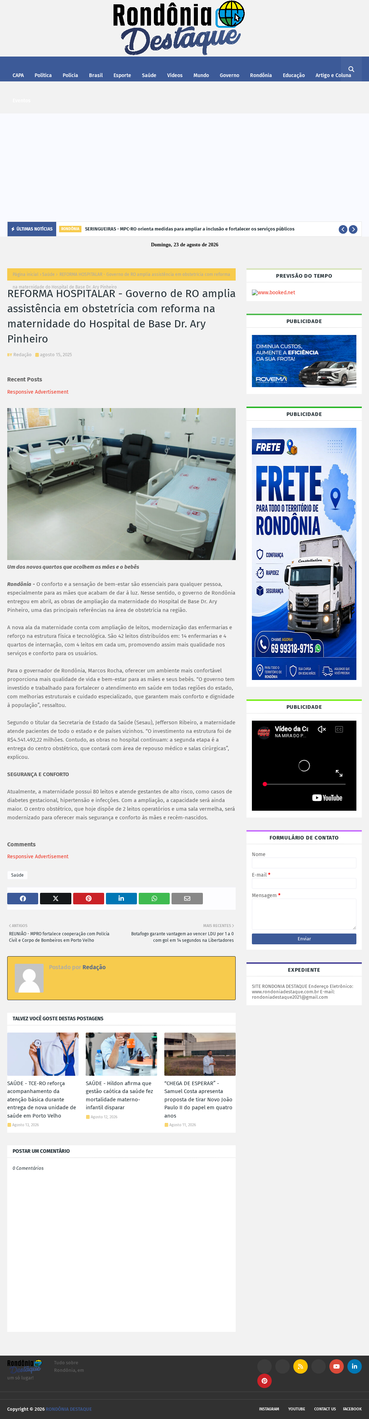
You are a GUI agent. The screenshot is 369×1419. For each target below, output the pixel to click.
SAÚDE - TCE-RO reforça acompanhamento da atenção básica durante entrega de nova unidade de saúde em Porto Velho (41, 1099)
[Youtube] (282, 1366)
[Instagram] (264, 1366)
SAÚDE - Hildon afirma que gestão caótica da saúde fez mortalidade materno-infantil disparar (119, 1095)
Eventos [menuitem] (22, 101)
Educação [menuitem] (294, 75)
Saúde (48, 274)
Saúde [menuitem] (149, 75)
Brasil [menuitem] (96, 75)
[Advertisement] (184, 167)
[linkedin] (354, 1366)
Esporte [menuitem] (122, 75)
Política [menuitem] (43, 75)
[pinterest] (264, 1381)
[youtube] (336, 1366)
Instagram (269, 1409)
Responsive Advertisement (37, 392)
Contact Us (325, 1409)
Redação (22, 354)
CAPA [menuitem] (18, 75)
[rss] (300, 1366)
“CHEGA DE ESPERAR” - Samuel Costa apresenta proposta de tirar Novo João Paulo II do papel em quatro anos (198, 1099)
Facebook (352, 1409)
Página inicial (26, 274)
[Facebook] (318, 1366)
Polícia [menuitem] (70, 75)
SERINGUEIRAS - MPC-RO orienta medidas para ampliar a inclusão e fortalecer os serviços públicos (189, 229)
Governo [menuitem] (229, 75)
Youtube (296, 1409)
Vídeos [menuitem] (175, 75)
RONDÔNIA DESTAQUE (69, 1409)
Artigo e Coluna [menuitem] (333, 75)
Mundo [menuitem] (201, 75)
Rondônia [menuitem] (261, 75)
